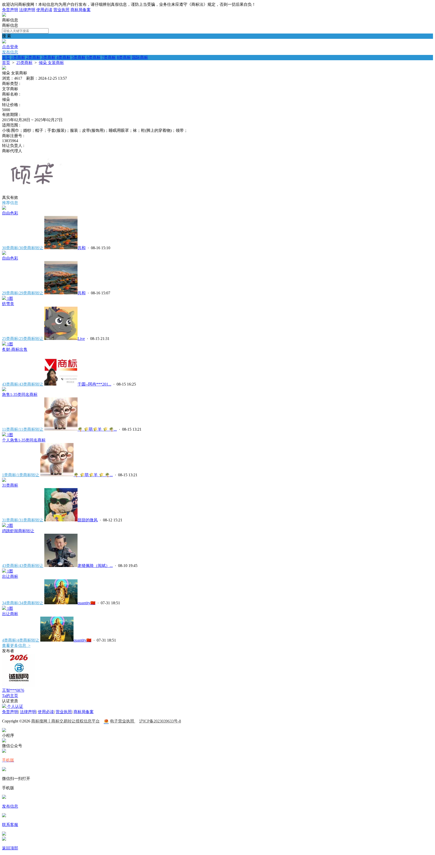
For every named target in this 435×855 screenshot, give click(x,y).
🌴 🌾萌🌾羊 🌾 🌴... (97, 429)
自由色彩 (10, 213)
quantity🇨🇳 (86, 603)
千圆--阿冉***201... (94, 384)
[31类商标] (4, 480)
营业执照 (61, 10)
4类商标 (63, 57)
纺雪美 (8, 304)
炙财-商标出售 (14, 349)
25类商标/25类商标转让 (22, 338)
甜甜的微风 (88, 520)
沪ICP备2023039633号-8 (160, 721)
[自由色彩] (4, 208)
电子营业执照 (122, 721)
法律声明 (27, 10)
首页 (6, 57)
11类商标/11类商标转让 (22, 429)
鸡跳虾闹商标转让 (18, 531)
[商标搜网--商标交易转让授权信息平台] (4, 15)
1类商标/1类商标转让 (20, 475)
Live (81, 338)
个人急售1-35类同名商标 (24, 440)
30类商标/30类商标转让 (22, 248)
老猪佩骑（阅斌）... (95, 565)
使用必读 (44, 10)
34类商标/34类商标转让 (22, 603)
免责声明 (10, 10)
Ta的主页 (10, 695)
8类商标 (124, 57)
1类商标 (18, 57)
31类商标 (10, 485)
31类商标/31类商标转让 (22, 520)
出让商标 (10, 576)
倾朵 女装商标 (51, 62)
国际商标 (140, 57)
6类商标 (94, 57)
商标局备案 (80, 10)
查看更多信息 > (16, 645)
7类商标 (109, 57)
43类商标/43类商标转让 (22, 384)
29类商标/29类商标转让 (22, 293)
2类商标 (33, 57)
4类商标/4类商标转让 (20, 640)
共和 (82, 248)
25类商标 (24, 62)
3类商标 (48, 57)
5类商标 (78, 57)
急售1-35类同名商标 (20, 394)
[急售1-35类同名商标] (4, 390)
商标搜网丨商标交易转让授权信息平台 (65, 721)
